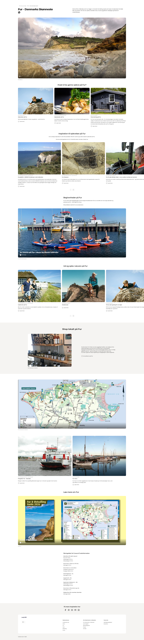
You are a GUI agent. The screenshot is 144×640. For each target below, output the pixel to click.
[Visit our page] (65, 610)
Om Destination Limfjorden (88, 622)
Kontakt (84, 628)
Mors (64, 627)
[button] (35, 118)
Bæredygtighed (86, 625)
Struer (64, 630)
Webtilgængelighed (108, 622)
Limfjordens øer (66, 622)
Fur (20, 76)
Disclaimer (106, 623)
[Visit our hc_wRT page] (75, 610)
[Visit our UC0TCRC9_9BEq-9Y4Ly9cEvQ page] (72, 610)
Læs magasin (85, 623)
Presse (84, 627)
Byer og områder (23, 5)
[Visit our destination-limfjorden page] (79, 610)
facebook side (75, 200)
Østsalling (65, 628)
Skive (64, 623)
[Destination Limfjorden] (24, 617)
